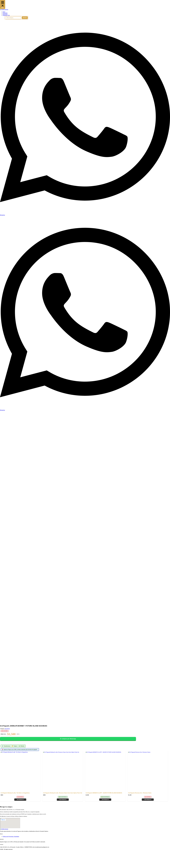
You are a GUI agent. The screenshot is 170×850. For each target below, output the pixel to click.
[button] (2, 4)
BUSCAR (25, 17)
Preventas (5, 14)
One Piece (7, 728)
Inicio (4, 11)
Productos (5, 13)
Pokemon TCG (6, 15)
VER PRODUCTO (20, 799)
